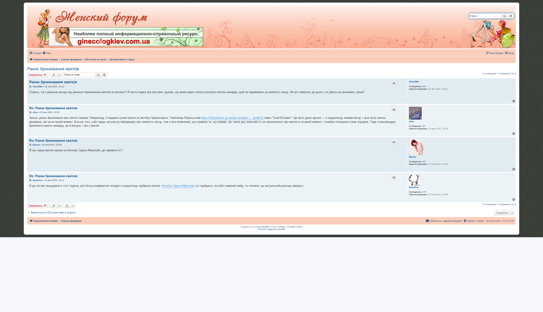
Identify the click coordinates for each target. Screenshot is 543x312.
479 (424, 192)
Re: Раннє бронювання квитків (53, 108)
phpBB (264, 227)
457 (424, 126)
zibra (411, 121)
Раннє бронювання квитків (53, 68)
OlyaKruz (413, 187)
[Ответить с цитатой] (394, 83)
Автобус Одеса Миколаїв (178, 185)
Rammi (412, 157)
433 (424, 161)
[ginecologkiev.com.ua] (126, 36)
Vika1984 (414, 81)
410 (424, 86)
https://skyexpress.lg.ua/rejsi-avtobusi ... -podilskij (232, 117)
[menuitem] (46, 53)
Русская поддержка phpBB (271, 229)
